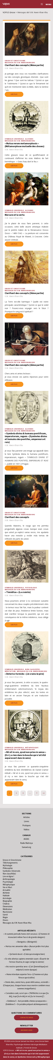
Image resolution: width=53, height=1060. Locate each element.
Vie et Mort (7, 887)
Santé (5, 914)
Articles (26, 817)
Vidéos (26, 829)
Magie (5, 917)
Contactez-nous (26, 1017)
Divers (5, 920)
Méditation (10, 671)
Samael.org (26, 847)
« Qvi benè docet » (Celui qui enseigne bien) (26, 954)
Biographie (7, 901)
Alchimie (29, 139)
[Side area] (41, 4)
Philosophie (8, 868)
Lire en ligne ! (8, 876)
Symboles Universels (14, 139)
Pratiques (26, 825)
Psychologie (31, 588)
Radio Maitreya (26, 843)
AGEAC (26, 839)
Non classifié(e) (32, 669)
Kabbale (6, 895)
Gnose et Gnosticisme (15, 61)
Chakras (6, 903)
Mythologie (7, 865)
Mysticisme (7, 912)
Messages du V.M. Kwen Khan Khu (20, 62)
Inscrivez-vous (26, 1030)
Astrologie (7, 898)
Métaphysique (31, 748)
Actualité (6, 890)
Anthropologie (9, 879)
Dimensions (8, 906)
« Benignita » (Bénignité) (26, 941)
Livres (26, 821)
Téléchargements (10, 862)
